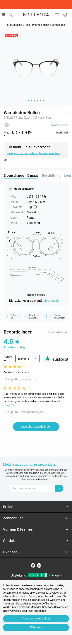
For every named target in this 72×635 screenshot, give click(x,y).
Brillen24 (9, 117)
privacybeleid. (43, 479)
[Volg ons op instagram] (39, 565)
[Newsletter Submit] (59, 488)
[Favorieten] (57, 14)
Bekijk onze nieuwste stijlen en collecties (33, 153)
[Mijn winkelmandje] (65, 14)
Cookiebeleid (61, 607)
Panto (19, 117)
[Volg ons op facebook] (33, 565)
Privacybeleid (13, 610)
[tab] (36, 507)
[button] (66, 112)
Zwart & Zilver (33, 117)
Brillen (47, 117)
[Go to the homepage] (36, 14)
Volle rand (33, 223)
